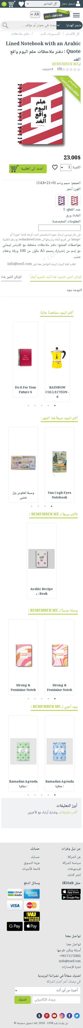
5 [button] (28, 405)
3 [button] (41, 405)
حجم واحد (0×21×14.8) (53, 183)
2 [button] (48, 405)
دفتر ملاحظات (20, 34)
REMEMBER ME (65, 64)
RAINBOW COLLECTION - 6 (57, 392)
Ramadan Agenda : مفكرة (59, 784)
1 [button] (55, 405)
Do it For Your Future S (25, 390)
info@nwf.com (19, 264)
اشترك (22, 1000)
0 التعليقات (48, 69)
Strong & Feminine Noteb (59, 688)
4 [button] (35, 405)
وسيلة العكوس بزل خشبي (23, 495)
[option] (41, 113)
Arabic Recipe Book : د (41, 592)
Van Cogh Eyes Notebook (59, 495)
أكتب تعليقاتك (67, 813)
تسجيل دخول (68, 4)
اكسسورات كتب (50, 34)
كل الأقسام (72, 34)
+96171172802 (70, 956)
